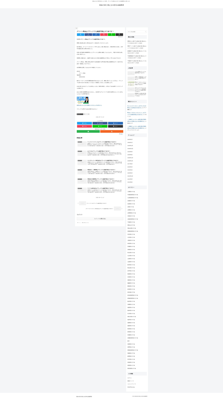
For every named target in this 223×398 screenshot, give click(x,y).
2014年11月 (130, 176)
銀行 (129, 341)
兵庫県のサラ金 (131, 210)
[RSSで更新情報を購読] (111, 131)
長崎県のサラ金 (80, 114)
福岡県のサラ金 (131, 322)
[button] (119, 34)
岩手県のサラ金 (131, 270)
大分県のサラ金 (131, 237)
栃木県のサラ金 (131, 301)
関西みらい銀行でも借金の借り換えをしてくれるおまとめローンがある (137, 42)
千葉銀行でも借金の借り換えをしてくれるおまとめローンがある (137, 61)
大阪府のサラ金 (131, 240)
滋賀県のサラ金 (131, 307)
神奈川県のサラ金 (132, 316)
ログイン (130, 378)
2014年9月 (130, 179)
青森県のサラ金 (131, 353)
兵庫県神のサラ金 (132, 213)
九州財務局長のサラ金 (133, 197)
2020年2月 (130, 139)
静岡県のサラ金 (131, 356)
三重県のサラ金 (131, 191)
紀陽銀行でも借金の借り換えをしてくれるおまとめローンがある (137, 51)
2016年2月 (130, 167)
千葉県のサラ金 (131, 222)
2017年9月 (130, 163)
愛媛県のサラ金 (131, 283)
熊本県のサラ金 (131, 310)
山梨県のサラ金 (131, 261)
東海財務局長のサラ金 (133, 298)
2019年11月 (130, 145)
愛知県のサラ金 (131, 286)
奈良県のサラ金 (131, 243)
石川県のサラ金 (131, 313)
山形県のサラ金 (131, 258)
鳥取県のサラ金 (131, 365)
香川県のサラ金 (131, 359)
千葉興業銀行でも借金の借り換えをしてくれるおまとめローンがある (137, 56)
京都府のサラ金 (131, 200)
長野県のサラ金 (131, 347)
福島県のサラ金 (131, 325)
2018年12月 (130, 157)
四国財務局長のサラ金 (133, 231)
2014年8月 (130, 182)
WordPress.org (131, 387)
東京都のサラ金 (131, 292)
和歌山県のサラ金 (132, 228)
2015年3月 (130, 170)
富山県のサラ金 (131, 252)
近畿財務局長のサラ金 (133, 338)
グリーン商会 (87, 114)
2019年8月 (130, 154)
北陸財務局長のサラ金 (133, 219)
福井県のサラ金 (131, 319)
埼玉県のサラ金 (131, 234)
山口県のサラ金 (131, 255)
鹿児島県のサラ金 (132, 368)
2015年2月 (130, 173)
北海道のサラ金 (131, 216)
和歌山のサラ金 (131, 225)
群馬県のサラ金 (131, 331)
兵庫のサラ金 (131, 206)
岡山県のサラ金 (131, 267)
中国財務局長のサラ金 (133, 194)
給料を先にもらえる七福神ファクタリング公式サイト (89, 105)
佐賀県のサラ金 (131, 203)
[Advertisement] (111, 18)
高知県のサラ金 (131, 362)
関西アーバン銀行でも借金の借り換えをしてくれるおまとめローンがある (137, 47)
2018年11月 (130, 160)
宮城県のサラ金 (131, 246)
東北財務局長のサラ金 (133, 295)
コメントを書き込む (100, 218)
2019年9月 (130, 151)
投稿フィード (131, 381)
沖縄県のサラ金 (131, 304)
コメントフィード (132, 384)
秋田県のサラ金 (131, 328)
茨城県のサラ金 (131, 335)
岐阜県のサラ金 (131, 264)
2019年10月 (130, 148)
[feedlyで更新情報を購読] (88, 131)
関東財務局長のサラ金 (133, 350)
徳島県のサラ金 (131, 280)
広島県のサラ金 (131, 277)
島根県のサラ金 (131, 274)
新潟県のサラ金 (131, 289)
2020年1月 (130, 142)
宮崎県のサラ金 (131, 249)
